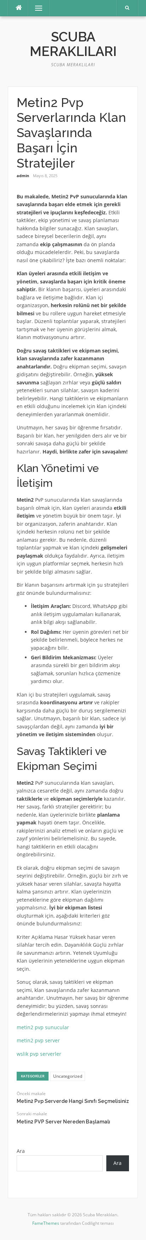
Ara (21, 1151)
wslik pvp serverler (39, 1053)
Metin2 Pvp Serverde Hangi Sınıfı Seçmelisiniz (73, 1101)
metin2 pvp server (38, 1040)
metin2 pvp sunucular (43, 1027)
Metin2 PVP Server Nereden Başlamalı (63, 1122)
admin (23, 175)
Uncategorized (67, 1076)
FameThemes (45, 1223)
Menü (36, 8)
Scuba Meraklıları (73, 44)
